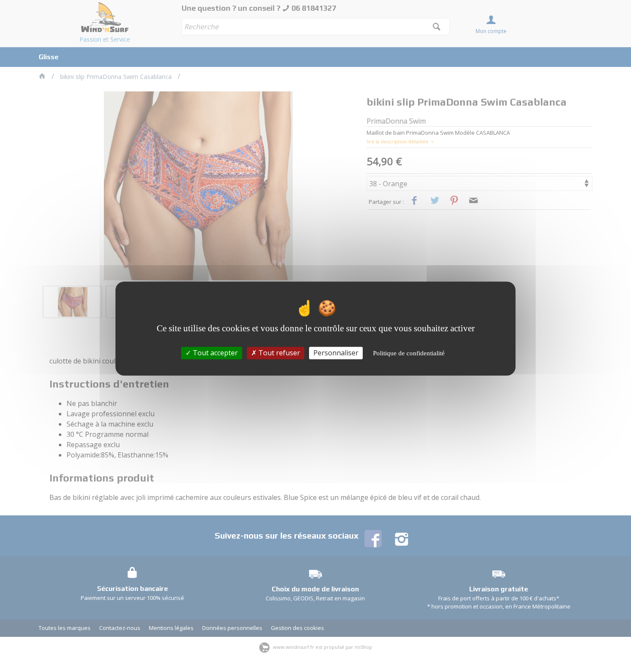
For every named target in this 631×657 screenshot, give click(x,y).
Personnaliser (335, 352)
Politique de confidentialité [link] (409, 353)
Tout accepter (214, 352)
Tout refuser (278, 352)
